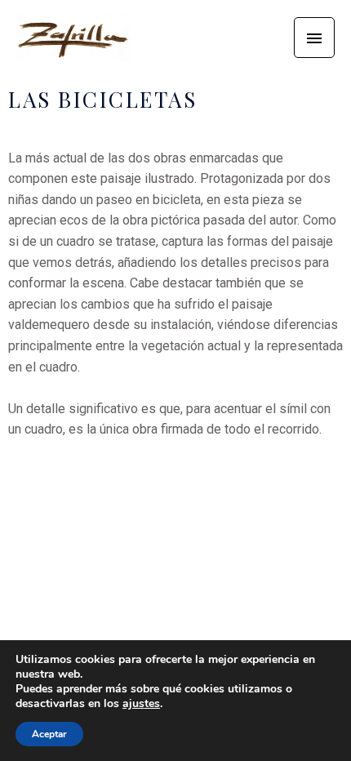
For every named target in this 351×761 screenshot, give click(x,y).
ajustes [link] (141, 703)
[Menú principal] (314, 37)
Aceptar (49, 734)
